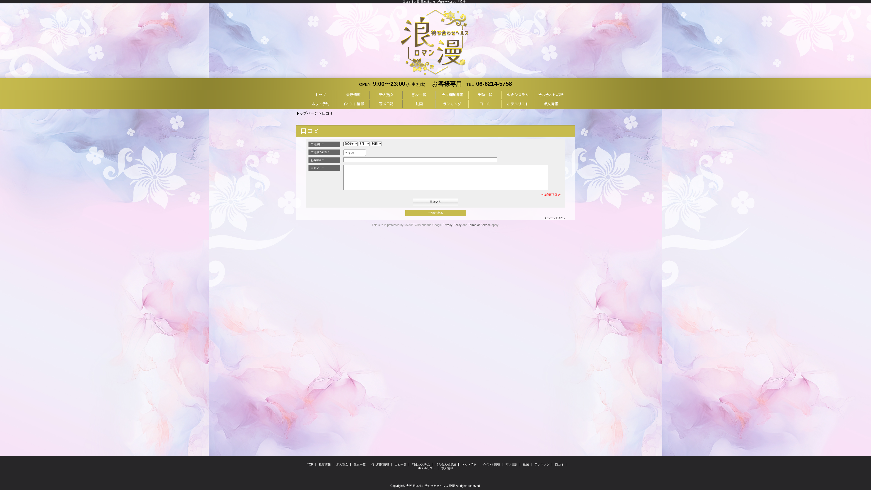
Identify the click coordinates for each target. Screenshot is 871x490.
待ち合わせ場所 (446, 464)
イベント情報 (491, 464)
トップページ (307, 113)
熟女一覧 (360, 464)
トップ (320, 95)
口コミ (559, 464)
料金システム (421, 464)
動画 (526, 464)
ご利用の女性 (320, 152)
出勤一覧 (400, 464)
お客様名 (317, 160)
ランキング (542, 464)
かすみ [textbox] (349, 152)
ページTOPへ (556, 218)
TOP (310, 464)
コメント (317, 167)
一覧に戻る (435, 213)
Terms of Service (479, 225)
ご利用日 (317, 144)
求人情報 (447, 468)
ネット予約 (469, 464)
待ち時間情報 (380, 464)
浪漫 (452, 486)
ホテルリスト (427, 468)
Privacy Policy (452, 225)
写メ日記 (511, 464)
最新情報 (325, 464)
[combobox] (354, 152)
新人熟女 (342, 464)
